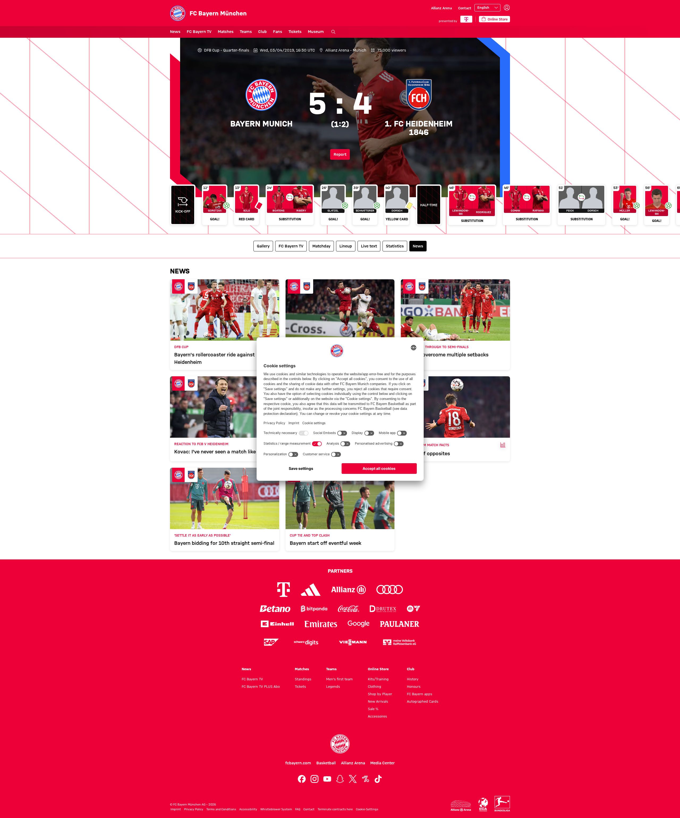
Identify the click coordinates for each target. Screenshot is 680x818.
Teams (246, 31)
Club (262, 31)
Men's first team (339, 679)
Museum (316, 31)
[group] (340, 207)
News (175, 31)
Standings (303, 679)
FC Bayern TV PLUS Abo (261, 686)
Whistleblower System (276, 809)
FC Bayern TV (199, 31)
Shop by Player (380, 694)
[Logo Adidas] (311, 589)
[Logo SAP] (271, 642)
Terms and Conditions (221, 809)
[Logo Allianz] (348, 589)
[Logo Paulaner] (399, 624)
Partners (340, 571)
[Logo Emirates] (320, 624)
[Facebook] (302, 779)
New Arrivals (378, 701)
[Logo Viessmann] (352, 642)
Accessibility (248, 809)
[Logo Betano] (275, 608)
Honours (413, 686)
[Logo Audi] (389, 589)
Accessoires (377, 716)
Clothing (374, 686)
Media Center (382, 763)
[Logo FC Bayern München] (340, 743)
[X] (352, 779)
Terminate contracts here (335, 809)
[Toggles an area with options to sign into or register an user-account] (507, 8)
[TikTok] (378, 779)
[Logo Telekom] (283, 589)
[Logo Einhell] (277, 624)
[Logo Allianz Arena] (461, 805)
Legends (333, 686)
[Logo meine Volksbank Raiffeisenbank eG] (399, 642)
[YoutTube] (327, 779)
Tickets (294, 31)
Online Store (378, 669)
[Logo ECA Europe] (483, 804)
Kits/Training (378, 679)
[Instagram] (314, 779)
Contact (464, 8)
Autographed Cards (422, 701)
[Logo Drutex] (383, 608)
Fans (277, 31)
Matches (225, 31)
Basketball (326, 763)
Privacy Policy (193, 809)
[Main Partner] (466, 19)
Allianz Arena (441, 8)
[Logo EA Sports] (413, 608)
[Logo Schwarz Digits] (306, 642)
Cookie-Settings (367, 809)
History (412, 679)
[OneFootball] (365, 779)
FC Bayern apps (419, 694)
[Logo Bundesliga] (502, 803)
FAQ (297, 809)
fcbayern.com (298, 763)
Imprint (176, 809)
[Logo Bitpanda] (314, 608)
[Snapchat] (340, 779)
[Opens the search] (333, 32)
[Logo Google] (358, 624)
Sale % (373, 709)
